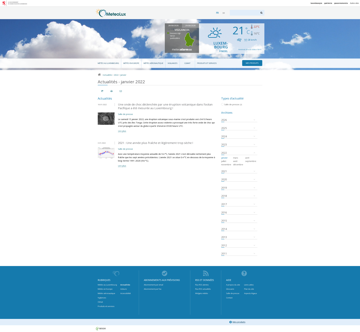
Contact (229, 297)
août (235, 161)
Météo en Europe (131, 63)
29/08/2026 (190, 25)
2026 (224, 120)
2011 (224, 253)
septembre (250, 161)
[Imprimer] (111, 91)
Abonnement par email (153, 284)
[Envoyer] (121, 91)
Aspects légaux (250, 293)
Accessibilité (125, 293)
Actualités (107, 75)
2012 (224, 245)
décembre (238, 164)
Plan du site (249, 289)
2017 (224, 204)
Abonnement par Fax (152, 289)
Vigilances (172, 63)
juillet (223, 161)
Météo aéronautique (153, 63)
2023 (224, 144)
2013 (224, 237)
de (224, 13)
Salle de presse (125, 114)
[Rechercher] (261, 13)
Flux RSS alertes (202, 284)
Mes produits (238, 321)
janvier (224, 157)
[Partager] (102, 91)
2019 (224, 187)
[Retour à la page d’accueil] (111, 15)
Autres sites (354, 3)
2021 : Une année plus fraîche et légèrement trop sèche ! (155, 143)
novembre (226, 164)
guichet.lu (328, 3)
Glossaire (230, 289)
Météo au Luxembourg (108, 63)
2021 (224, 171)
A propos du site (233, 284)
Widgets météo (201, 293)
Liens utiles (249, 284)
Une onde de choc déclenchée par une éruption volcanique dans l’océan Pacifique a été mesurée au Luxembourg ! (165, 106)
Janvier (123, 75)
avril (247, 157)
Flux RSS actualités (203, 289)
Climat (187, 63)
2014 (224, 229)
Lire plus (122, 131)
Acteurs (123, 289)
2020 (224, 179)
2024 (224, 136)
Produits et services (207, 63)
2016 (224, 212)
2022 (116, 75)
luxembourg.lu (316, 3)
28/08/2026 (173, 25)
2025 (224, 128)
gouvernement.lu (341, 3)
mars (235, 157)
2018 (224, 196)
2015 (224, 220)
